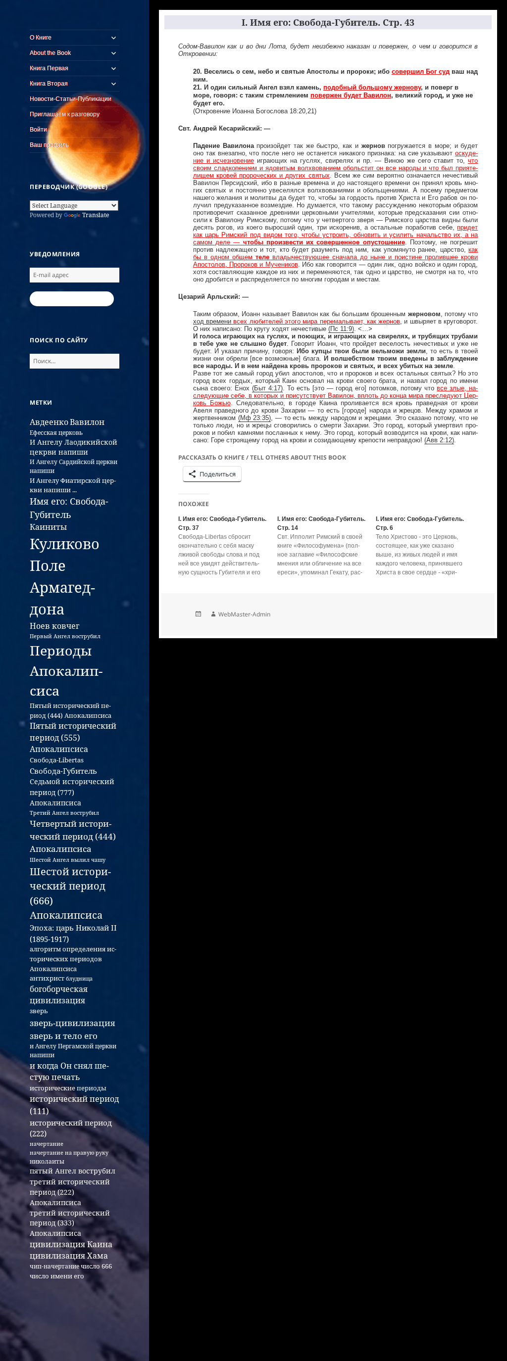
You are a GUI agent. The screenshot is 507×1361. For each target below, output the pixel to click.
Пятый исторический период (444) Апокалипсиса (70, 710)
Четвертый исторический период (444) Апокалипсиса (73, 836)
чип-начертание (54, 1266)
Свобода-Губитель (63, 771)
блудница (79, 978)
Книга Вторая (49, 83)
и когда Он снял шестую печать (69, 1071)
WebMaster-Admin (244, 614)
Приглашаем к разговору (65, 114)
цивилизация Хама (69, 1255)
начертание (46, 1143)
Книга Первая (49, 68)
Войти (38, 129)
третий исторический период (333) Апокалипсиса (70, 1223)
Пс (334, 329)
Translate (95, 215)
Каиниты (48, 526)
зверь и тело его (64, 1035)
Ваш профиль (49, 144)
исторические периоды (68, 1087)
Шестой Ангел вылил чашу (67, 859)
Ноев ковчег (54, 625)
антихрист (47, 978)
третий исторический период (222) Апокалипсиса (70, 1192)
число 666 (96, 1266)
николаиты (47, 1161)
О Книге (40, 37)
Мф (245, 418)
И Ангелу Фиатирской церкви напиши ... (73, 485)
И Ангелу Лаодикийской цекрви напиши (73, 447)
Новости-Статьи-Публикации (70, 98)
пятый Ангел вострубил (72, 1170)
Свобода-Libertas (57, 759)
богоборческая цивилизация (59, 995)
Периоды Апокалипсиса (66, 670)
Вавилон (87, 422)
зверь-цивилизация (72, 1023)
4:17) (274, 388)
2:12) (446, 440)
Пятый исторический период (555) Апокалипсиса (73, 737)
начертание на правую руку (69, 1152)
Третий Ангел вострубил (64, 812)
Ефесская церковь (56, 432)
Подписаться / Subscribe (71, 298)
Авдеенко (49, 422)
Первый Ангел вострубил (65, 636)
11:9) (346, 329)
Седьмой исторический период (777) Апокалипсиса (72, 792)
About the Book (50, 52)
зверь (39, 1010)
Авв (432, 440)
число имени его (57, 1275)
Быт (260, 388)
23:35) (261, 418)
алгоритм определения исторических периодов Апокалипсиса (73, 958)
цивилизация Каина (71, 1244)
